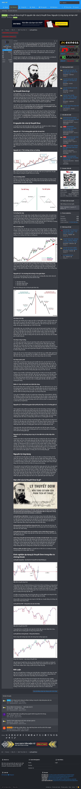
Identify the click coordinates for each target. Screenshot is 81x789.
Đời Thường (22, 701)
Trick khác (21, 722)
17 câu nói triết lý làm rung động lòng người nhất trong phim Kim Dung (26, 714)
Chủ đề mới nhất (66, 114)
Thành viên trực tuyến (68, 200)
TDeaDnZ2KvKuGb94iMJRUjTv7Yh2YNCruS (58, 777)
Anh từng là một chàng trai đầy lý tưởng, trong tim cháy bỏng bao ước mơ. (31, 700)
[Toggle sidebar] (78, 10)
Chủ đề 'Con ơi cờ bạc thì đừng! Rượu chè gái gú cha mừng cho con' (70, 71)
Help (70, 787)
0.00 (11, 61)
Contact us (31, 768)
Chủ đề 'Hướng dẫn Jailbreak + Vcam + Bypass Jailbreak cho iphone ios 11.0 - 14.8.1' (70, 240)
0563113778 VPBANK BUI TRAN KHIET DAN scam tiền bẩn (70, 147)
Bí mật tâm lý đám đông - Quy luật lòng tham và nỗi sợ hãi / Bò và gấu (32, 727)
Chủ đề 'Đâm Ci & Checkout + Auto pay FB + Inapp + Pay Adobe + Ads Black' (70, 231)
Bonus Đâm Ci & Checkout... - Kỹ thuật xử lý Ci (20, 707)
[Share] (54, 41)
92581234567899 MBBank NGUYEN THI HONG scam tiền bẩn (70, 157)
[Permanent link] (30, 91)
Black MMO (22, 708)
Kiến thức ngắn (25, 729)
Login (56, 762)
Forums (30, 765)
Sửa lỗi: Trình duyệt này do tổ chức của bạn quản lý (21, 720)
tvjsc (8, 715)
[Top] (76, 787)
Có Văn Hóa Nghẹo (74, 222)
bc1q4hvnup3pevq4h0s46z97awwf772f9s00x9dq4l (61, 774)
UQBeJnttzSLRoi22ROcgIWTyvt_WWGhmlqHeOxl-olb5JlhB (62, 779)
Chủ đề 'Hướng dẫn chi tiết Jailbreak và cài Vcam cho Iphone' (70, 80)
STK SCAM (65, 123)
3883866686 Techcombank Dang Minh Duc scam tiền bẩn (69, 128)
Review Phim (18, 715)
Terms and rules (56, 787)
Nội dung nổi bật (66, 227)
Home (29, 762)
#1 (56, 41)
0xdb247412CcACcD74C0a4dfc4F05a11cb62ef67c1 (61, 776)
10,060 (10, 59)
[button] (27, 7)
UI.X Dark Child (7, 787)
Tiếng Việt (15, 787)
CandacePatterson (11, 729)
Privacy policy (64, 787)
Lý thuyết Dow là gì (68, 255)
